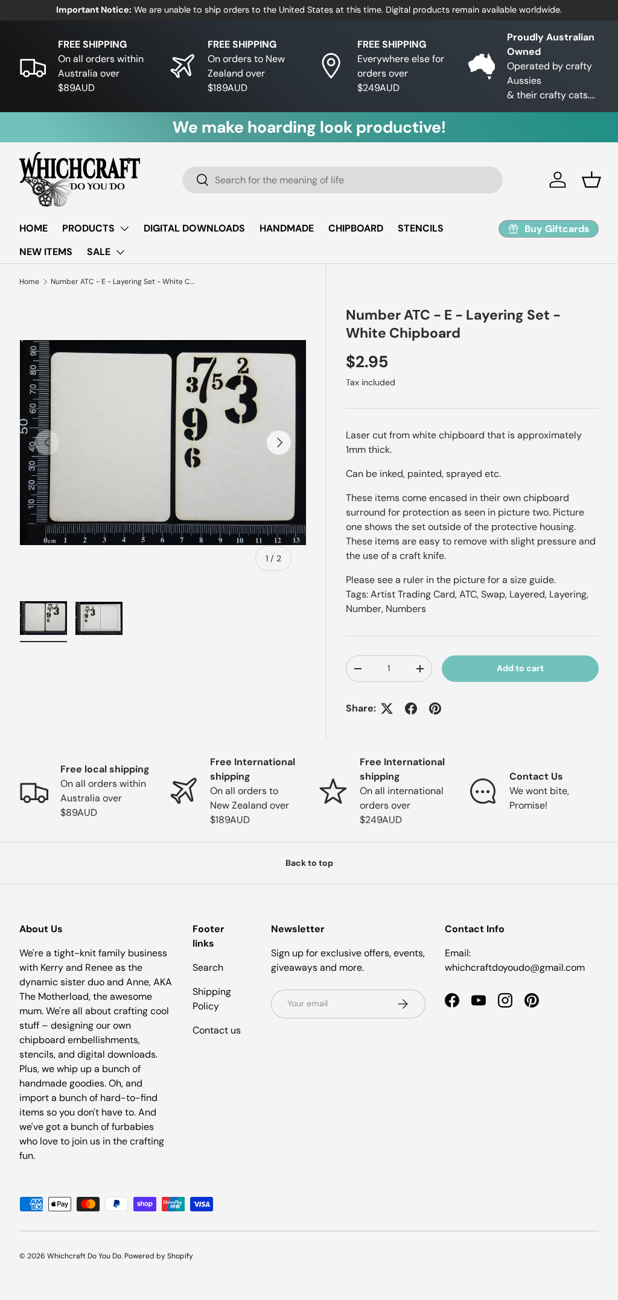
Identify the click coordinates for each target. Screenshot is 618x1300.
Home (29, 281)
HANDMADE (287, 228)
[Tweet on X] (387, 708)
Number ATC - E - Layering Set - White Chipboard (123, 281)
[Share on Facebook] (411, 708)
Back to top (309, 862)
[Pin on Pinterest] (435, 708)
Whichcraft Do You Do (84, 1256)
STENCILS (421, 228)
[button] (591, 179)
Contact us (217, 1030)
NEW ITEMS (45, 251)
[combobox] (342, 180)
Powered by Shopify (158, 1256)
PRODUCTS (88, 228)
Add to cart (520, 668)
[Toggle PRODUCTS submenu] (124, 228)
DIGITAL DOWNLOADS (194, 228)
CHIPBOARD (355, 228)
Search (208, 967)
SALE (98, 251)
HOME (33, 228)
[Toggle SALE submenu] (120, 252)
